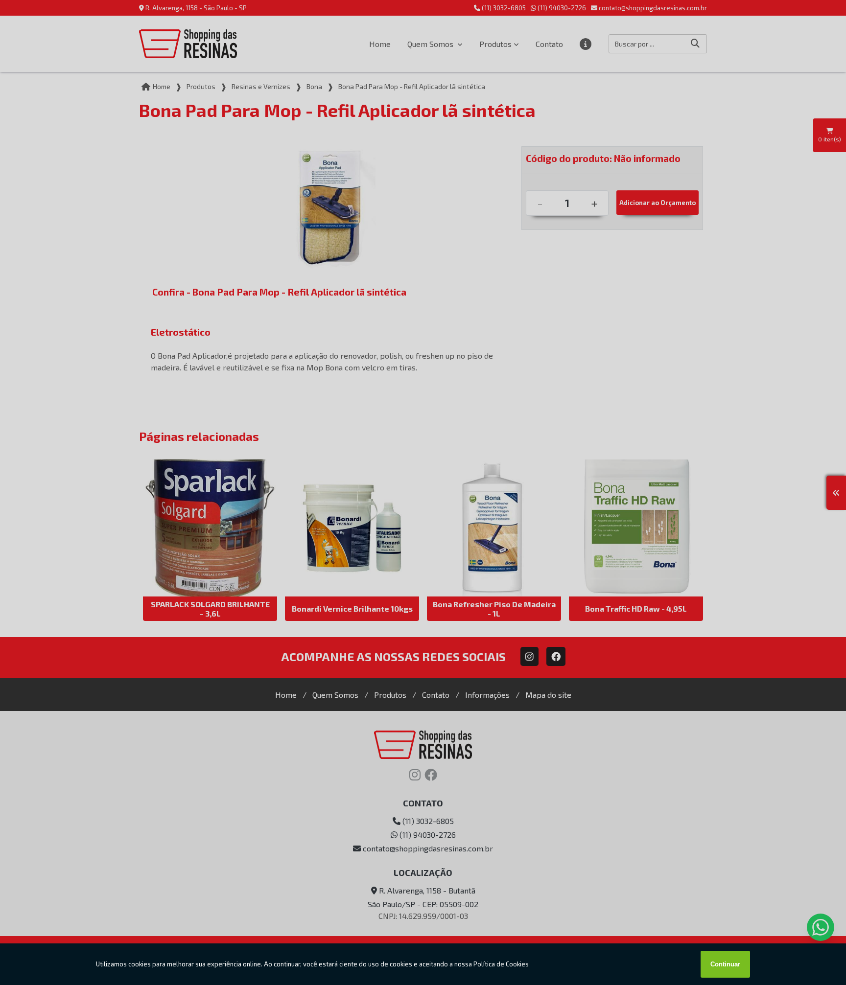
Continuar (725, 964)
